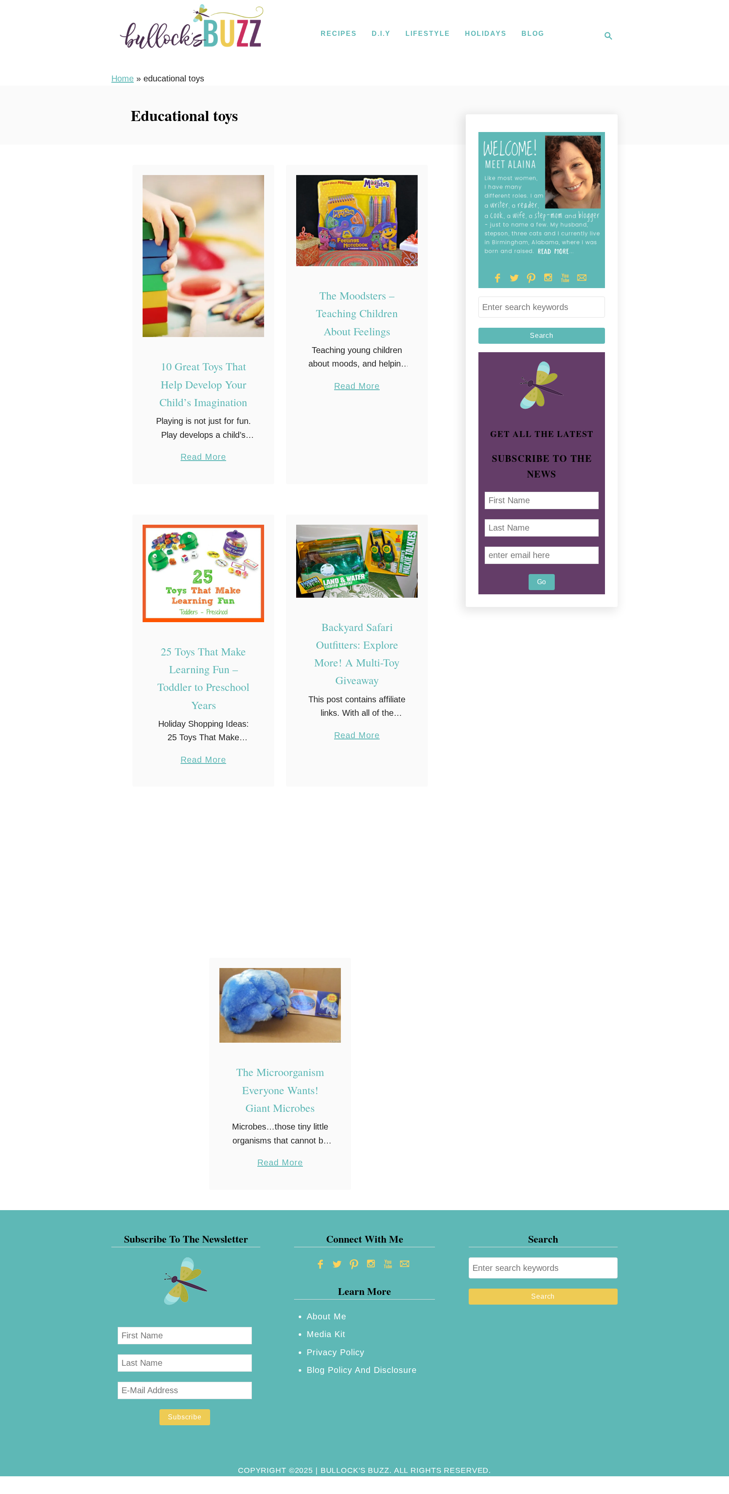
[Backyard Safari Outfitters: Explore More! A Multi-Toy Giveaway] (357, 561)
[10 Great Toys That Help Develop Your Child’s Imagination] (204, 256)
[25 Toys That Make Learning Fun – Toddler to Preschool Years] (204, 573)
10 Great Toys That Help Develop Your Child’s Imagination (203, 384)
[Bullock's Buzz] (191, 35)
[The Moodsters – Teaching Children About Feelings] (357, 221)
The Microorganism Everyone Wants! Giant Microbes (280, 1090)
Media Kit (326, 1334)
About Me (326, 1316)
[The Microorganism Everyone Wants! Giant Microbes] (280, 1005)
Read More (203, 458)
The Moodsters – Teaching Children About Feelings (357, 313)
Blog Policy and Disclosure (362, 1370)
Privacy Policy (335, 1352)
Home (122, 78)
